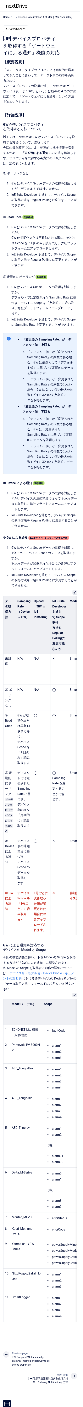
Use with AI (15, 28)
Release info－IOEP (46, 6)
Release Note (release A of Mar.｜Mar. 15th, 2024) (45, 17)
